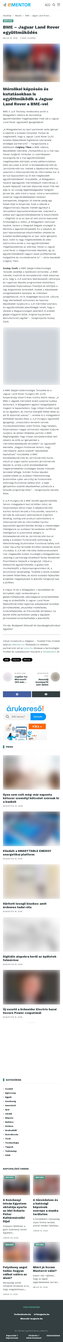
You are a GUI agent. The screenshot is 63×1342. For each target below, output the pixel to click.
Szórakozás (11, 1134)
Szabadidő (11, 1130)
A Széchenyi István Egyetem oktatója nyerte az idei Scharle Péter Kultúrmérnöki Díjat (15, 1210)
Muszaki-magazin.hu (31, 1319)
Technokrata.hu (22, 1314)
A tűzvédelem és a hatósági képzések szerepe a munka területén (45, 1207)
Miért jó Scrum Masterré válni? (45, 1269)
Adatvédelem (53, 1335)
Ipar (7, 1109)
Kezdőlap (7, 16)
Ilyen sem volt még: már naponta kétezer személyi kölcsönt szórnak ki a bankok (31, 798)
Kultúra (9, 1122)
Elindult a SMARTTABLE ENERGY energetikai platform (27, 852)
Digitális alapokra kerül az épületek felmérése (29, 958)
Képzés (18, 16)
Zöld (7, 1155)
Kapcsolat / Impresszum (12, 1336)
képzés (16, 660)
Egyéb (8, 1097)
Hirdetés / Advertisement (33, 1336)
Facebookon (49, 651)
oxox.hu (28, 648)
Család (9, 1089)
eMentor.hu (18, 644)
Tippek (9, 1147)
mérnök (27, 660)
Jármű (8, 1114)
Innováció (10, 1105)
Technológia (12, 1143)
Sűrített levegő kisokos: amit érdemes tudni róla (25, 905)
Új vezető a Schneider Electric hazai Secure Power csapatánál (30, 1011)
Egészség (10, 1093)
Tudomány (11, 1151)
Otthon (9, 1126)
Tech (8, 1138)
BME (6, 660)
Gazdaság (10, 1101)
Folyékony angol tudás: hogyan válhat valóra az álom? (15, 1272)
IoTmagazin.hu (41, 1314)
